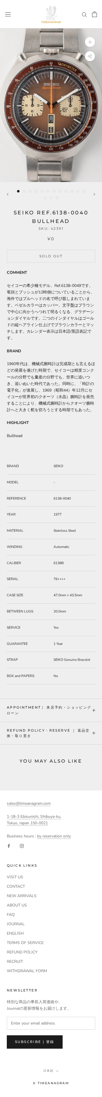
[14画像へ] (51, 197)
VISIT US (15, 877)
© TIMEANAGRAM (51, 1083)
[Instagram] (22, 846)
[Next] (94, 194)
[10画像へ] (72, 191)
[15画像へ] (57, 197)
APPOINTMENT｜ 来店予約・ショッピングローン (49, 710)
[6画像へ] (48, 191)
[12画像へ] (83, 191)
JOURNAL (16, 924)
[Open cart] (94, 14)
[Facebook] (9, 846)
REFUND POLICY (22, 952)
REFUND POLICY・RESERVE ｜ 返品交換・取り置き (48, 733)
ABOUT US (17, 905)
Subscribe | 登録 (34, 1042)
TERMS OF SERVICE (25, 942)
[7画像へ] (54, 191)
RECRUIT (15, 961)
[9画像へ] (66, 191)
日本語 (48, 1071)
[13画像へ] (45, 197)
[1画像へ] (18, 191)
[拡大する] (90, 42)
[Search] (84, 14)
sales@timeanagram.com (29, 803)
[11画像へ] (77, 191)
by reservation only (54, 836)
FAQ (11, 914)
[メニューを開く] (8, 14)
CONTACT (16, 886)
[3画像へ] (30, 191)
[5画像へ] (42, 191)
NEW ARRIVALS (22, 896)
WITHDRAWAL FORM (27, 971)
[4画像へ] (36, 191)
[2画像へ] (24, 191)
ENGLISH (15, 933)
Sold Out (51, 256)
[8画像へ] (60, 191)
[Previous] (7, 194)
